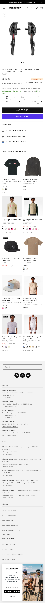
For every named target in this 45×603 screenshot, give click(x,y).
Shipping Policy (7, 549)
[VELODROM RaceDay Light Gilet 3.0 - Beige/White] (33, 229)
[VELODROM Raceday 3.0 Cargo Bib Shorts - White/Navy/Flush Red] (24, 347)
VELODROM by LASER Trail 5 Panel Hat (11, 259)
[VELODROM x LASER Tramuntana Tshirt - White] (27, 268)
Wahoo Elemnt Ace (9, 515)
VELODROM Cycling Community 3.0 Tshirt (30, 299)
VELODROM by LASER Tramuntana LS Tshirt (31, 180)
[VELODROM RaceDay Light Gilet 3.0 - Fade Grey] (27, 229)
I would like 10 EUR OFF (12, 591)
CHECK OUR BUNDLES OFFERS (23, 2)
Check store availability (35, 82)
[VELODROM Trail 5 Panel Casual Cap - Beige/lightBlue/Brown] (6, 308)
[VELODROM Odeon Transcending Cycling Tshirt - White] (3, 189)
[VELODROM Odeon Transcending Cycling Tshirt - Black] (6, 189)
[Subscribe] (39, 367)
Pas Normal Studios (9, 510)
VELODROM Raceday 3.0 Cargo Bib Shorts (32, 337)
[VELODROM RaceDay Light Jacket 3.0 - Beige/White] (15, 229)
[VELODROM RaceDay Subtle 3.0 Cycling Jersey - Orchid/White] (6, 347)
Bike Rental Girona (9, 520)
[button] (4, 7)
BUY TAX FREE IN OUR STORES (15, 141)
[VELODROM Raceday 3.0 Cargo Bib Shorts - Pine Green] (30, 347)
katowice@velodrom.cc (10, 426)
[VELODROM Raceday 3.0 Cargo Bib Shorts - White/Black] (36, 347)
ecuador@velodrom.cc (10, 435)
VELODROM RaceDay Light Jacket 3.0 (11, 220)
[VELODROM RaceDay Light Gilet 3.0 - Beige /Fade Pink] (36, 229)
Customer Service (8, 559)
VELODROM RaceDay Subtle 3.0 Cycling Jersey (12, 337)
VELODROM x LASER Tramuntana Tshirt (30, 259)
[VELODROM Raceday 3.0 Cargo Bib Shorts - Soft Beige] (33, 347)
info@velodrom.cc (8, 395)
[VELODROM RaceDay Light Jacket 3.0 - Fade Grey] (6, 229)
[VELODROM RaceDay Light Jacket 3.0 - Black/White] (3, 229)
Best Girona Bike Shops (11, 530)
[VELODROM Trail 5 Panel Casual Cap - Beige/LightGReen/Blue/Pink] (3, 308)
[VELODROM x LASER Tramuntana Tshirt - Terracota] (24, 268)
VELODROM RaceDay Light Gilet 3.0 (32, 220)
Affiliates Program (8, 544)
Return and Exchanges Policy (13, 554)
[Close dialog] (41, 566)
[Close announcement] (41, 2)
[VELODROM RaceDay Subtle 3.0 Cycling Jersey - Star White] (9, 347)
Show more (6, 534)
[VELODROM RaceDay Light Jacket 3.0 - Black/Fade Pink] (12, 229)
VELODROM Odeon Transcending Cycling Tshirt (11, 180)
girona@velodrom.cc (9, 406)
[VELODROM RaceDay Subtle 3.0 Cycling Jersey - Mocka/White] (3, 347)
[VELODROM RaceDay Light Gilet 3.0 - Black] (24, 229)
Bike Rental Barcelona (10, 525)
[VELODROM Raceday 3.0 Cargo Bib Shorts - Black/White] (27, 347)
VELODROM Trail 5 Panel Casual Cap (11, 299)
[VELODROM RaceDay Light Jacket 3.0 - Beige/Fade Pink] (9, 229)
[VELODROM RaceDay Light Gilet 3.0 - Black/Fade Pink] (30, 229)
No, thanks (12, 597)
